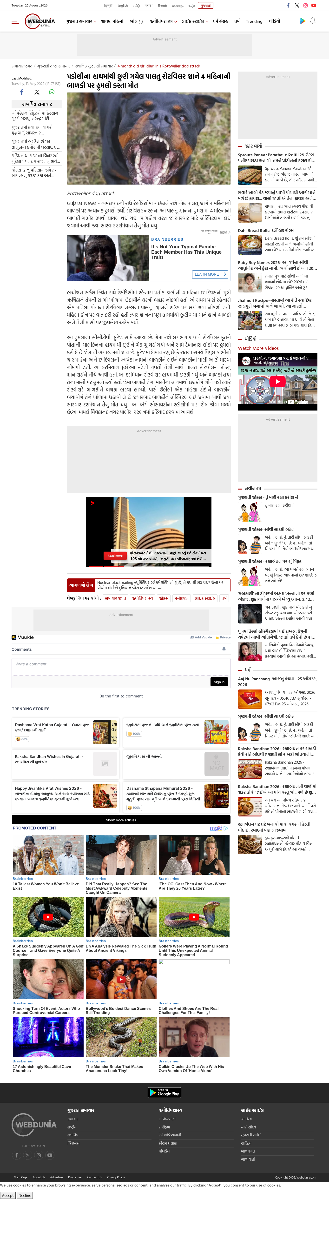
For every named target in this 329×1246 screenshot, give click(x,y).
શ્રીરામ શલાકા (168, 1143)
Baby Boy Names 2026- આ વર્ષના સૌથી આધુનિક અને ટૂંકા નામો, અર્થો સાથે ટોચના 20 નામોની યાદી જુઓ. (275, 265)
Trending (254, 21)
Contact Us (94, 1177)
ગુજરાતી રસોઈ (251, 1135)
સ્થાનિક (72, 1135)
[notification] (312, 21)
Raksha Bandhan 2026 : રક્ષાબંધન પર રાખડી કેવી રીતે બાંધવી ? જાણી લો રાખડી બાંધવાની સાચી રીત (277, 751)
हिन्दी (108, 5)
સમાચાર (72, 1119)
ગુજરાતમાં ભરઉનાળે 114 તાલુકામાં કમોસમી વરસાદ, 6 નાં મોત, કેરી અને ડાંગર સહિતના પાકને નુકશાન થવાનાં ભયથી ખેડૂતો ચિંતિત (36, 144)
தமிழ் (136, 5)
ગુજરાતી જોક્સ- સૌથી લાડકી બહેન (266, 529)
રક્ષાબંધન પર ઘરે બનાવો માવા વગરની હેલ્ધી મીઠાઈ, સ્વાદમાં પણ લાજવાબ (274, 827)
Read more (115, 556)
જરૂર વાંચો (253, 146)
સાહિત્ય (246, 1143)
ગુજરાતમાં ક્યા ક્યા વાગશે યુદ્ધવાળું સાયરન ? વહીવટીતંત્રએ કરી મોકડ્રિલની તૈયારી (35, 129)
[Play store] (303, 21)
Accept (8, 1195)
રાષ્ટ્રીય (71, 1127)
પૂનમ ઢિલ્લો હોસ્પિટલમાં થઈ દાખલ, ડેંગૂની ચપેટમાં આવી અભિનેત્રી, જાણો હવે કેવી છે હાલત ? (277, 634)
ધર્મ (237, 21)
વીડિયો (274, 21)
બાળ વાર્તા (248, 1159)
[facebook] (288, 5)
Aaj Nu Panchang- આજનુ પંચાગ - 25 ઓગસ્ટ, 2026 (277, 682)
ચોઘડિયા (164, 1151)
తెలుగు (162, 5)
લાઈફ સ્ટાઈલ (193, 21)
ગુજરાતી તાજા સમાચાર (53, 66)
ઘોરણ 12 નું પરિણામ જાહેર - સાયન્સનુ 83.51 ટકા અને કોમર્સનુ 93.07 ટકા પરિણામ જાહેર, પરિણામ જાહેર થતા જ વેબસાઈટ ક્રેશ (34, 172)
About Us (39, 1177)
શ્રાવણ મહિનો (112, 21)
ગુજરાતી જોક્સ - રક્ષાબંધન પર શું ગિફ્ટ (270, 561)
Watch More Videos (258, 347)
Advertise (56, 1177)
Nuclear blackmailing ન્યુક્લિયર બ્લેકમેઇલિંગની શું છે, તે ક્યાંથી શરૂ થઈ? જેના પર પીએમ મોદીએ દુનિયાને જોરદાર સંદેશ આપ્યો (160, 585)
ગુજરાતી (206, 5)
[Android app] (164, 1092)
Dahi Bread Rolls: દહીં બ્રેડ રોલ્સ (266, 230)
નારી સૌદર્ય (248, 1127)
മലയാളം (178, 5)
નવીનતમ (253, 488)
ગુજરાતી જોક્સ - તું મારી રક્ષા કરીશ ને (268, 497)
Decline (25, 1195)
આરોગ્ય (246, 1119)
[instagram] (305, 5)
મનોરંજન (182, 598)
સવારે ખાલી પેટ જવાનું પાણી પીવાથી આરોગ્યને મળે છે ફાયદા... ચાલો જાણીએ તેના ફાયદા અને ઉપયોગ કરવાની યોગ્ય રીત (277, 195)
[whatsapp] (51, 91)
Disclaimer (75, 1177)
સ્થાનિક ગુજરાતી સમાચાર (94, 66)
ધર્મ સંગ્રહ (220, 21)
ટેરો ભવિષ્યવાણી (170, 1135)
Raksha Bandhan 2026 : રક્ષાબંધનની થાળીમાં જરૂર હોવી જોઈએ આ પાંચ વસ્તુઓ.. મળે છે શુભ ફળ (277, 789)
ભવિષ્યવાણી (167, 1119)
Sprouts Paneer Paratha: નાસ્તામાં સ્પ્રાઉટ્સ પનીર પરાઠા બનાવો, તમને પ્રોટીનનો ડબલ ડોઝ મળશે (276, 158)
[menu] (16, 21)
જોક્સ (163, 598)
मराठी (149, 5)
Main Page (20, 1177)
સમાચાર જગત (22, 66)
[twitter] (297, 5)
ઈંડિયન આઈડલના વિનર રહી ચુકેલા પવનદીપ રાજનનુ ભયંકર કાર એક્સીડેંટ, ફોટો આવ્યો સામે (37, 158)
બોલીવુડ (137, 21)
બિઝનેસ (73, 1143)
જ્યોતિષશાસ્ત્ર (161, 21)
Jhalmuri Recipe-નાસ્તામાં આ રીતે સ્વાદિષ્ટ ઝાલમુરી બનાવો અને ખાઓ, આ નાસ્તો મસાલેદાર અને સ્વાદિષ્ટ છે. (275, 303)
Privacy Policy (116, 1177)
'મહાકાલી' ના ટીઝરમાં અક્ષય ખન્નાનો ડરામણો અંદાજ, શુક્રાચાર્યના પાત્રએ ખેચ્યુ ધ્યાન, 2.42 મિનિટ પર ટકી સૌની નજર (276, 596)
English (123, 5)
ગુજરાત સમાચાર (79, 21)
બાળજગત (248, 1151)
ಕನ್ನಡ (192, 5)
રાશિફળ (164, 1127)
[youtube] (313, 5)
